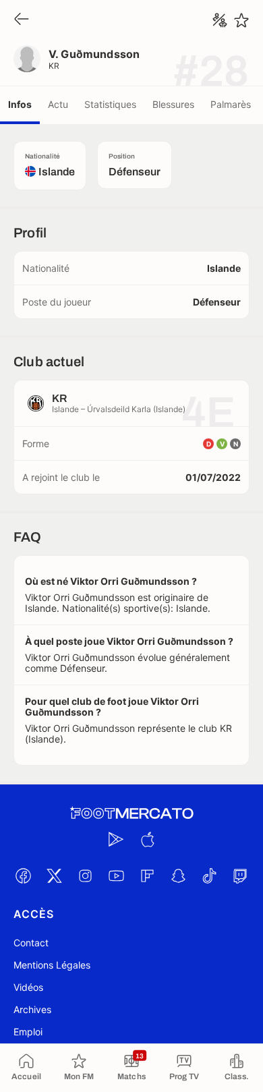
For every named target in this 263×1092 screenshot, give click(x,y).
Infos (20, 104)
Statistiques (110, 104)
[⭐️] (241, 20)
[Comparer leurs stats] (220, 20)
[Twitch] (240, 875)
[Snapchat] (178, 875)
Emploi (27, 1031)
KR (54, 66)
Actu (58, 104)
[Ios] (147, 839)
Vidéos (28, 987)
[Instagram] (85, 875)
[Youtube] (116, 875)
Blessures (173, 104)
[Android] (116, 839)
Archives (32, 1009)
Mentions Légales (51, 965)
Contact (31, 942)
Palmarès (230, 104)
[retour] (21, 20)
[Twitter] (54, 875)
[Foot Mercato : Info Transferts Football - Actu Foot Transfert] (131, 813)
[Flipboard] (147, 875)
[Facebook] (23, 875)
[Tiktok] (209, 875)
